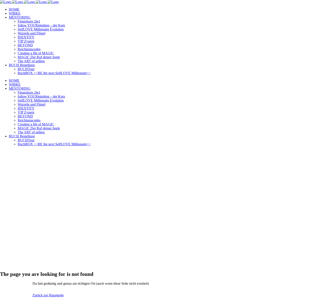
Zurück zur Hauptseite (48, 295)
